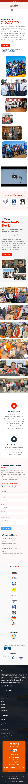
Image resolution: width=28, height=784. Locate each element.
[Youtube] (15, 486)
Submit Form (6, 528)
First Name (4, 491)
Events (3, 699)
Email (2, 504)
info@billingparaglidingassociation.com (13, 553)
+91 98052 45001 (5, 730)
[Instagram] (9, 486)
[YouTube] (11, 686)
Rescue (3, 707)
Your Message (5, 517)
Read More (7, 254)
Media (2, 701)
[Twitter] (5, 486)
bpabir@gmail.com (7, 555)
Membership (4, 704)
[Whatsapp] (12, 486)
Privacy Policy (4, 710)
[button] (14, 10)
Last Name (4, 498)
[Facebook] (2, 486)
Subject (3, 511)
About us (3, 696)
